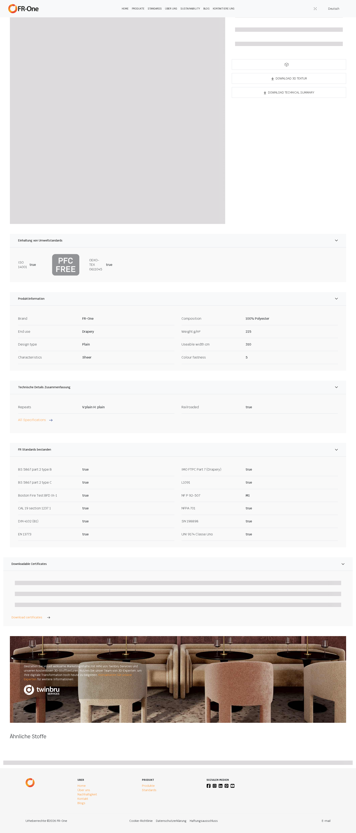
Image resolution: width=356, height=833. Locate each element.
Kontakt (82, 799)
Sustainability (190, 8)
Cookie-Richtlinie (141, 821)
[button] (289, 64)
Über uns (171, 8)
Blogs (81, 803)
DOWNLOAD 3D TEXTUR (291, 78)
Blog (206, 8)
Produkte (138, 8)
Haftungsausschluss (204, 821)
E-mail (326, 821)
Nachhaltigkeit (87, 794)
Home (125, 8)
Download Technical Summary (291, 92)
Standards (155, 8)
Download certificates (27, 617)
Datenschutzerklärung (171, 821)
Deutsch (333, 9)
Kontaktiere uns (223, 8)
